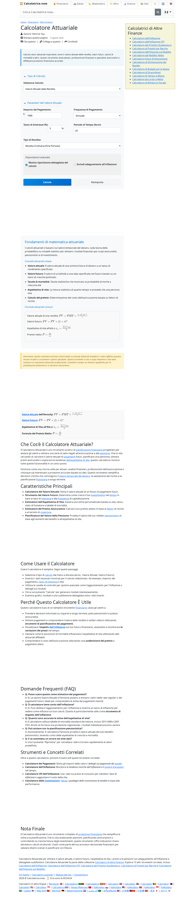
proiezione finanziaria (90, 834)
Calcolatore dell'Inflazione (146, 38)
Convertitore (81, 874)
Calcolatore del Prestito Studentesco (152, 45)
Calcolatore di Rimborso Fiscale (149, 82)
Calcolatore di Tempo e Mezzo (148, 75)
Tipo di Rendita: (32, 139)
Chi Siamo (24, 874)
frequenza (63, 498)
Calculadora (71, 883)
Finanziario (33, 22)
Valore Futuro (29, 420)
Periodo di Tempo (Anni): (87, 124)
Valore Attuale (30, 414)
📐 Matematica (97, 3)
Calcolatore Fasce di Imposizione (149, 58)
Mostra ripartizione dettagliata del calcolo (48, 164)
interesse (46, 498)
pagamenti (69, 456)
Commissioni (52, 780)
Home (23, 22)
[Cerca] (158, 12)
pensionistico (112, 515)
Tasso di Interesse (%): (35, 124)
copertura (45, 512)
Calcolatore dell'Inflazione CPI (148, 41)
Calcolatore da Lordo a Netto (147, 79)
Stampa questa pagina (35, 37)
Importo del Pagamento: (37, 109)
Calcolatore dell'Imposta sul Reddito (151, 52)
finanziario (81, 607)
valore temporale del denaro (74, 476)
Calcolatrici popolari (42, 874)
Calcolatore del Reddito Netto (148, 55)
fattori (110, 508)
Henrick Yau (38, 33)
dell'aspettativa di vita (77, 460)
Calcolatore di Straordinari (146, 72)
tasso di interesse (48, 581)
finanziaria (41, 479)
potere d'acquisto (114, 767)
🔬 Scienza (129, 3)
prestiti (118, 763)
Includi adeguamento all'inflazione (97, 164)
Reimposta (97, 182)
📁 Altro (114, 3)
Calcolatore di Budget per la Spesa (150, 69)
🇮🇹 (167, 12)
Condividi (72, 41)
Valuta (64, 780)
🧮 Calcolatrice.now (33, 3)
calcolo (49, 575)
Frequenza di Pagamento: (88, 109)
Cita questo (29, 41)
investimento (98, 495)
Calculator (113, 883)
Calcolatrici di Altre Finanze (109, 862)
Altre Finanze (46, 22)
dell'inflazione (57, 627)
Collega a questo (51, 41)
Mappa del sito (64, 874)
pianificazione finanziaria (89, 449)
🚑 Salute (78, 3)
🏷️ (155, 3)
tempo (113, 495)
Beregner (54, 883)
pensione (105, 453)
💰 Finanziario (60, 3)
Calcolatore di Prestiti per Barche (150, 48)
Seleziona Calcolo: (33, 82)
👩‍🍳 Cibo (144, 3)
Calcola (47, 182)
